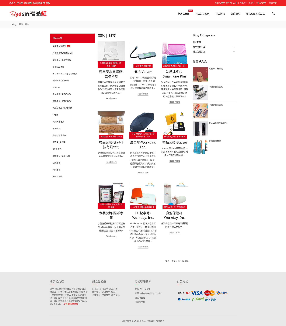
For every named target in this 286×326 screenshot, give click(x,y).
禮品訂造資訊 (199, 51)
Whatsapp (261, 3)
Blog (14, 24)
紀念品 (95, 289)
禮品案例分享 (199, 46)
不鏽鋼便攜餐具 (216, 86)
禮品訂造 (113, 289)
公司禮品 (104, 289)
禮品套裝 (104, 136)
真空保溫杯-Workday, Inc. (174, 215)
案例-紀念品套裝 (115, 136)
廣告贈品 (115, 295)
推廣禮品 (106, 295)
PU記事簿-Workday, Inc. (143, 215)
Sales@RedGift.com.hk (226, 3)
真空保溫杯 (181, 207)
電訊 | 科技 (24, 24)
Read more (111, 98)
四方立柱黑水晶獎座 (218, 122)
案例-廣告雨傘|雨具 (145, 135)
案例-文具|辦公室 (147, 207)
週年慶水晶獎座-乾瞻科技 (111, 73)
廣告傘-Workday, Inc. (143, 144)
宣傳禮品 (106, 292)
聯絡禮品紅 (140, 301)
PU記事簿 (135, 207)
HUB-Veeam (143, 71)
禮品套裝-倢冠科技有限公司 (111, 144)
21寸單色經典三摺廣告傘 (141, 134)
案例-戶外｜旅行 (179, 66)
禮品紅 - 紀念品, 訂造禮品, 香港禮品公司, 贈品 (29, 3)
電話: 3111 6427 (142, 289)
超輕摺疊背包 (215, 141)
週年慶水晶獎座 (106, 63)
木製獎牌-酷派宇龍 (111, 215)
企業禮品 (96, 295)
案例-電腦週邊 (145, 66)
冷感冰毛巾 (167, 66)
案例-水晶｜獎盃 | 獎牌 (115, 64)
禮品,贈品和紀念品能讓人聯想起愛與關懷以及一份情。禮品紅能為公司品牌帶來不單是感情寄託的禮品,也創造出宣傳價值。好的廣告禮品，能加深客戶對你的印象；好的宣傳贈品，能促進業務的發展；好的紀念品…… (68, 296)
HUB (137, 66)
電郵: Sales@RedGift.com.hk (148, 293)
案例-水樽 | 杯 (169, 207)
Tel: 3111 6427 (246, 3)
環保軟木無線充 (216, 68)
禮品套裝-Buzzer (174, 142)
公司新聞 (197, 42)
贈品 (113, 292)
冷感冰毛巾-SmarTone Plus (174, 73)
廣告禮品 (96, 292)
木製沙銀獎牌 (105, 204)
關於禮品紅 (140, 297)
